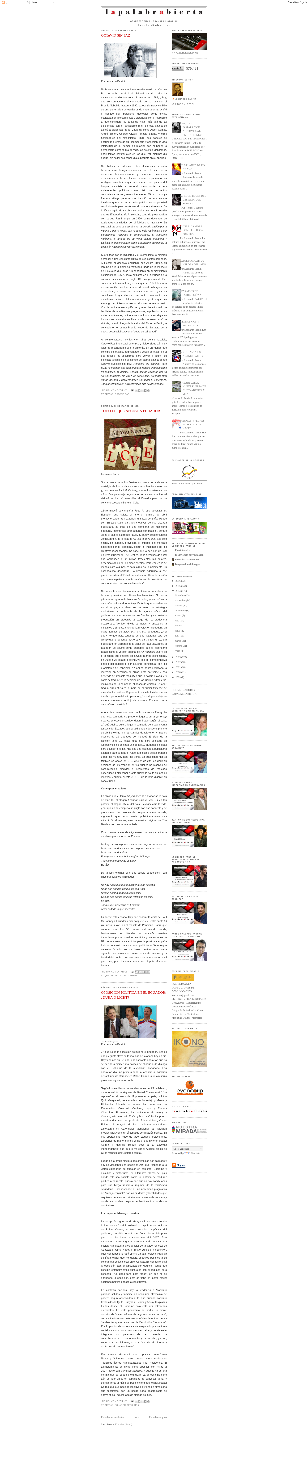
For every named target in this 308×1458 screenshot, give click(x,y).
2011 (178, 667)
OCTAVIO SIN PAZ (115, 35)
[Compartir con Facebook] (145, 390)
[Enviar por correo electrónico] (136, 390)
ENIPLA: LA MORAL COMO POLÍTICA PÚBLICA (192, 230)
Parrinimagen (182, 550)
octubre (179, 605)
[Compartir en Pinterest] (148, 390)
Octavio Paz (122, 394)
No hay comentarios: (115, 390)
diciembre (180, 595)
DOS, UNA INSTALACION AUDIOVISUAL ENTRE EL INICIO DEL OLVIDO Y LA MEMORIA (189, 131)
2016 (178, 580)
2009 (178, 677)
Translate (195, 1153)
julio (177, 620)
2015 (178, 586)
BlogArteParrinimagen (187, 564)
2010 (178, 672)
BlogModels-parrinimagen (189, 554)
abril (177, 635)
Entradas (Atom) (123, 1424)
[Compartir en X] (142, 390)
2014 (178, 591)
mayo (178, 630)
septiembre (180, 610)
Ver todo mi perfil (183, 104)
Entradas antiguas (158, 1417)
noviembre (180, 600)
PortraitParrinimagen (187, 559)
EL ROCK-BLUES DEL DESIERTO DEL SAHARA (193, 199)
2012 (178, 662)
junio (177, 625)
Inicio (136, 1417)
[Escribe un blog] (139, 390)
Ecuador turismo (126, 976)
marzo (178, 640)
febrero (179, 645)
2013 (178, 657)
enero (178, 650)
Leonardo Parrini (186, 99)
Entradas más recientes (112, 1417)
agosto (178, 615)
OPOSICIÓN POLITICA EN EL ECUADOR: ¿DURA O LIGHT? (133, 994)
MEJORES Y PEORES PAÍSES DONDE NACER (192, 424)
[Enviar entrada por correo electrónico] (132, 390)
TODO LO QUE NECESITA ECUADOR (130, 411)
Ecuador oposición (127, 1405)
